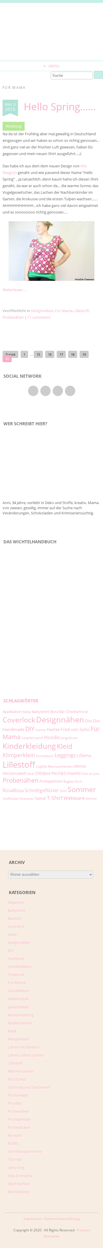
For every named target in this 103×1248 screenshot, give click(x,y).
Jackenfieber (18, 1007)
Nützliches (17, 1079)
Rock (78, 781)
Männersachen (20, 1071)
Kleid (64, 746)
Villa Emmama (20, 1175)
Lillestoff (81, 310)
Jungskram (69, 737)
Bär (62, 711)
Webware (74, 798)
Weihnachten (19, 1183)
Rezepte (15, 1135)
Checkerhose (77, 711)
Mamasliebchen (60, 766)
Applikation (12, 711)
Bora (54, 711)
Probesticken (19, 1127)
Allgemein (16, 902)
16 (50, 354)
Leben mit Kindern (23, 1047)
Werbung (13, 126)
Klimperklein (19, 755)
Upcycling (16, 1167)
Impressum (32, 1218)
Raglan (68, 781)
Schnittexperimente (25, 1151)
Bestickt (14, 918)
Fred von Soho (75, 729)
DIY (30, 729)
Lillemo (84, 755)
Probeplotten (50, 781)
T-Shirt (55, 797)
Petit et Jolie (90, 774)
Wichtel (91, 799)
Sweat (40, 798)
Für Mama (63, 310)
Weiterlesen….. (15, 289)
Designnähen (42, 310)
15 (38, 354)
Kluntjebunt (45, 756)
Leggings (65, 755)
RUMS (13, 1143)
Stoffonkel (11, 798)
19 (84, 354)
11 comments (39, 317)
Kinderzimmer (20, 1023)
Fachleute (16, 958)
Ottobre (43, 773)
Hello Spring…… (60, 106)
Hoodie (52, 737)
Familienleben (20, 966)
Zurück (10, 354)
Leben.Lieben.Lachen (26, 1055)
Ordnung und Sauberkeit (29, 1087)
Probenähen (13, 317)
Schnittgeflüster (42, 790)
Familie (40, 730)
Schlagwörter (20, 701)
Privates (15, 1103)
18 (72, 354)
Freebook (16, 974)
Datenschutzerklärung (62, 1218)
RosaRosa (13, 790)
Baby (27, 711)
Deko (12, 934)
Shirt (63, 791)
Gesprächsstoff (32, 738)
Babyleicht (40, 711)
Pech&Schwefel (66, 773)
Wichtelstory (18, 1191)
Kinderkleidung (29, 746)
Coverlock (19, 719)
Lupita (41, 766)
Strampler (26, 799)
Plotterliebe (18, 1095)
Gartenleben (18, 990)
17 (61, 354)
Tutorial (14, 1159)
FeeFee (53, 729)
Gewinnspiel (18, 998)
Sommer (82, 789)
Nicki (30, 774)
